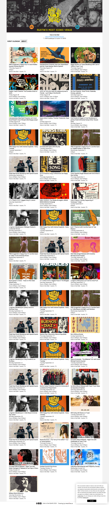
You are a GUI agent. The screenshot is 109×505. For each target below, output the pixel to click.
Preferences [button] (85, 497)
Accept (91, 500)
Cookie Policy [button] (80, 496)
